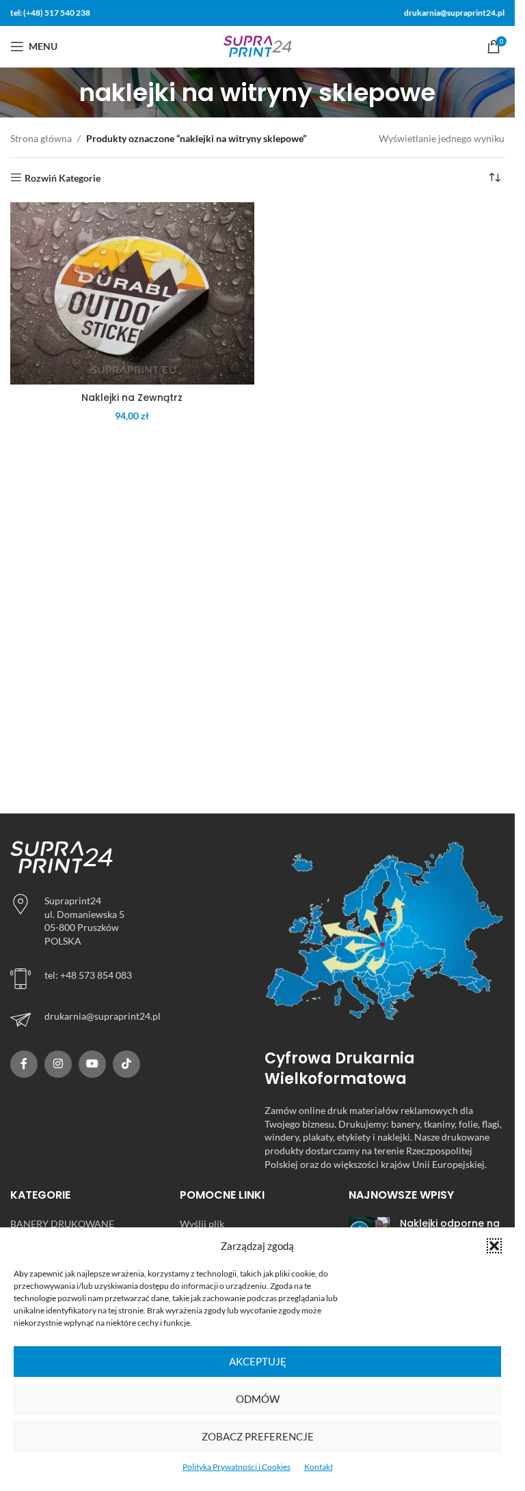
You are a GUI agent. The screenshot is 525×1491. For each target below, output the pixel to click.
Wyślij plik (202, 1223)
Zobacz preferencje (258, 1436)
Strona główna (41, 138)
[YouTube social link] (92, 1064)
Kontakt (318, 1467)
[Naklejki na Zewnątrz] (132, 293)
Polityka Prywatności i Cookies (237, 1467)
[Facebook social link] (24, 1064)
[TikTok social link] (126, 1064)
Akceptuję (257, 1361)
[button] (494, 1246)
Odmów (258, 1399)
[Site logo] (258, 45)
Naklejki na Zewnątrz (132, 397)
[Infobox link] (130, 1019)
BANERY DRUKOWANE (62, 1223)
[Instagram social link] (58, 1064)
